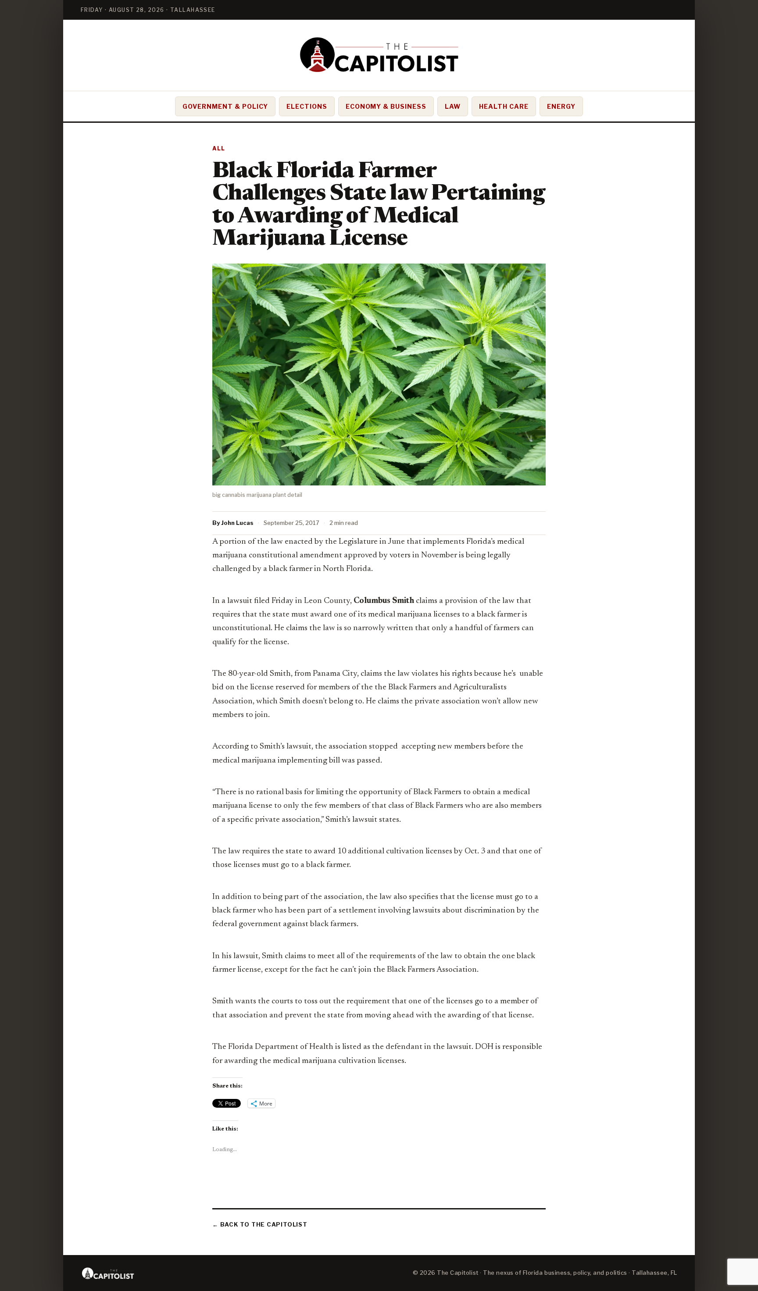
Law (453, 106)
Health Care (504, 106)
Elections (306, 106)
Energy (561, 106)
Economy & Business (386, 106)
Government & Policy (225, 106)
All (218, 148)
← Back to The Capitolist (259, 1224)
